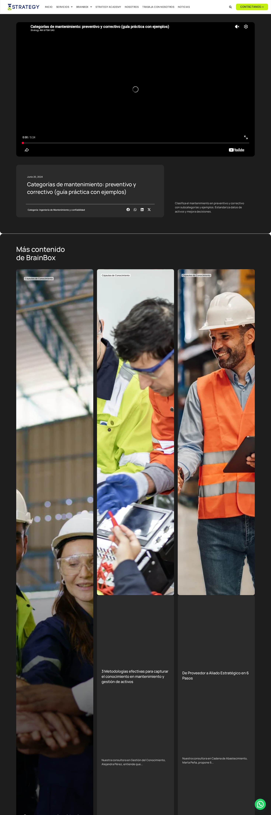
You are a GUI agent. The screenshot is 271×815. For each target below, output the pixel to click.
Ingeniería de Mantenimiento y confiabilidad (62, 209)
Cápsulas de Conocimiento (39, 278)
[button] (230, 7)
